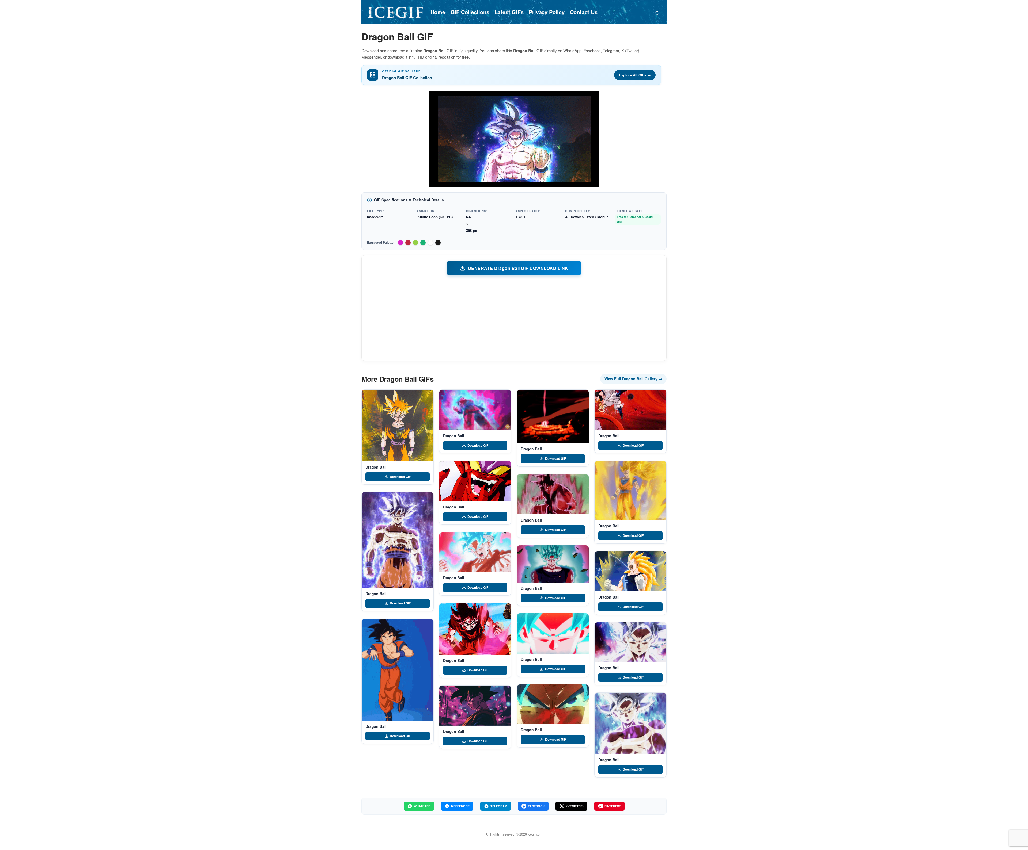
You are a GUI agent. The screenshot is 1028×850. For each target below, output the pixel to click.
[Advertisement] (514, 317)
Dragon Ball (375, 467)
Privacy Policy (546, 12)
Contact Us (584, 12)
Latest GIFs (509, 12)
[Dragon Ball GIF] (397, 425)
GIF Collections (470, 12)
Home (437, 12)
